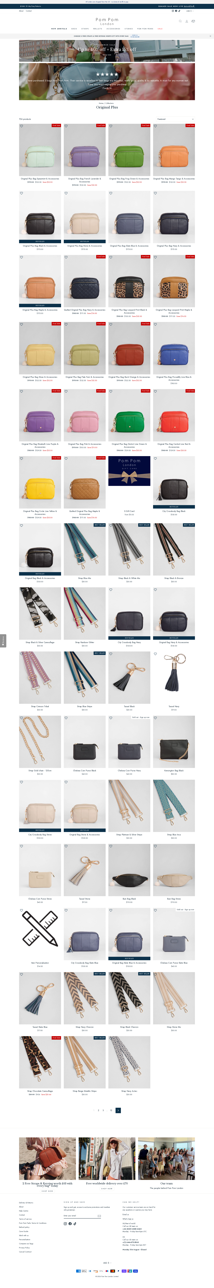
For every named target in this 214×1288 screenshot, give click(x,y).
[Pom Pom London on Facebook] (70, 1223)
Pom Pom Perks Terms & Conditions (32, 1223)
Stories (129, 29)
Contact (29, 11)
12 (111, 1110)
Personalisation (24, 1239)
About (21, 11)
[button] (21, 126)
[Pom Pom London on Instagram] (65, 1223)
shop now (107, 1189)
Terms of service (25, 1219)
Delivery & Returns (26, 1202)
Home (101, 103)
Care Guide (23, 1231)
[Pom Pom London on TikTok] (74, 1223)
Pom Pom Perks (145, 29)
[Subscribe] (99, 1215)
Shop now (47, 1191)
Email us (126, 1214)
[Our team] (166, 1158)
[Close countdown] (210, 36)
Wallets (97, 29)
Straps (85, 29)
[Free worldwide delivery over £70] (107, 1158)
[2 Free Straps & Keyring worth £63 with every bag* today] (47, 1158)
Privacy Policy (24, 1247)
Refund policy (24, 1227)
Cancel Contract (25, 1252)
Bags (74, 29)
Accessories (113, 29)
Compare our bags (26, 1243)
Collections (109, 103)
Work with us (24, 1235)
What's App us (128, 1219)
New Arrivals (59, 29)
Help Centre (23, 1211)
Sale (160, 29)
